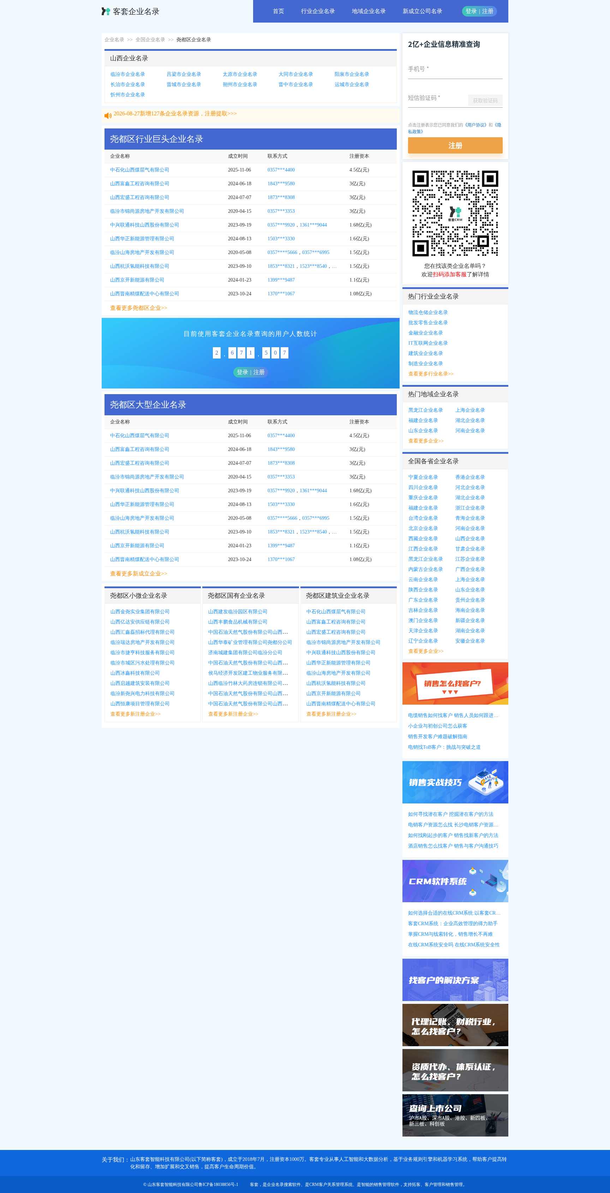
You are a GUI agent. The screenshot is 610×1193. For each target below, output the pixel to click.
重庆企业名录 (423, 497)
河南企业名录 (470, 430)
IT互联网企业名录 (428, 343)
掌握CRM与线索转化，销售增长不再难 (450, 934)
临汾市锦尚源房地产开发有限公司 (147, 211)
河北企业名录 (470, 487)
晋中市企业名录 (296, 84)
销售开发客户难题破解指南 (437, 736)
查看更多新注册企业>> (135, 714)
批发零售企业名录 (428, 322)
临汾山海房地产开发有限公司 (142, 252)
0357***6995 (315, 252)
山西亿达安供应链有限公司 (140, 622)
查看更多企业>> (426, 441)
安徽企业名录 (470, 641)
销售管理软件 (386, 1184)
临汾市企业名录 (127, 74)
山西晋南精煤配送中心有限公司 (144, 293)
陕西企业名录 (423, 589)
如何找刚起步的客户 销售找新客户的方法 (453, 835)
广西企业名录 (470, 569)
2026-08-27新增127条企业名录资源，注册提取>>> (175, 120)
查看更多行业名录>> (431, 373)
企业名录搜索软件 (284, 1184)
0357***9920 (281, 225)
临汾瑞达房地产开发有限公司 (142, 642)
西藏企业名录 (423, 538)
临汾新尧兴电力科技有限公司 (142, 693)
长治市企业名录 (127, 84)
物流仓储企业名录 (428, 312)
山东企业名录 (423, 430)
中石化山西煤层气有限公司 (139, 170)
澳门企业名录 (423, 620)
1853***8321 (281, 266)
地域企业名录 (369, 11)
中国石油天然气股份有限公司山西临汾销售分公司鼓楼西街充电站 (280, 662)
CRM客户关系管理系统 (331, 1184)
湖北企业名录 (470, 420)
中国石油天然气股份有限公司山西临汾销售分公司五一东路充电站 (280, 693)
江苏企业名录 (470, 559)
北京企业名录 (423, 528)
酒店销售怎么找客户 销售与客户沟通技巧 (453, 846)
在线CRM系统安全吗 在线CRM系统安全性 (454, 944)
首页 (278, 11)
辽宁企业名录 (423, 641)
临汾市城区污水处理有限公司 (142, 662)
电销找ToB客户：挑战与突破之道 (444, 747)
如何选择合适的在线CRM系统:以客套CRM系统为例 (464, 913)
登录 (471, 11)
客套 (254, 1184)
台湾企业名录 (423, 518)
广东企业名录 (423, 600)
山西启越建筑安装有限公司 (140, 683)
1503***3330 (281, 238)
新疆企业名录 (470, 620)
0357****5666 (282, 252)
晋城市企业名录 (184, 84)
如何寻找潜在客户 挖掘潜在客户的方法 (451, 814)
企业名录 (114, 39)
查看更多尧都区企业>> (138, 308)
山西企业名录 (470, 538)
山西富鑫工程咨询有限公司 (139, 183)
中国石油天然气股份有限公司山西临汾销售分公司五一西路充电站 (280, 703)
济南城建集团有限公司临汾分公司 (245, 652)
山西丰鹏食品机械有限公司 (238, 622)
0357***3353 (281, 211)
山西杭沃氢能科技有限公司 (139, 266)
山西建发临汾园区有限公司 (238, 611)
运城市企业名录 (352, 84)
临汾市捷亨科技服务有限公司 (142, 652)
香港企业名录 (470, 477)
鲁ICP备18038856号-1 (218, 1184)
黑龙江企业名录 (425, 410)
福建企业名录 (423, 420)
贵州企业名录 (470, 600)
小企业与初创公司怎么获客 (437, 726)
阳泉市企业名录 (352, 74)
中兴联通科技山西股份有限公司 (144, 225)
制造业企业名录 (425, 363)
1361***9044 (313, 225)
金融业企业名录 (425, 333)
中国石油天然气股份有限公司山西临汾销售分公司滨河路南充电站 (280, 632)
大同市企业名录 (296, 74)
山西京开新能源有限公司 (137, 280)
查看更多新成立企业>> (138, 574)
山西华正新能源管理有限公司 (142, 238)
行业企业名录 (318, 11)
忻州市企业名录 (127, 94)
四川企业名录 (423, 487)
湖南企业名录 (470, 630)
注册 (488, 11)
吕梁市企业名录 (184, 74)
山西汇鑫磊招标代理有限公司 (142, 632)
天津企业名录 (423, 630)
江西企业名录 (423, 549)
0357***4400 (281, 170)
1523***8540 (313, 266)
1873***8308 (281, 197)
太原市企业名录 (240, 74)
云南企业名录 (423, 579)
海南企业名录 (470, 610)
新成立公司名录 (422, 11)
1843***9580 (281, 183)
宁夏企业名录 (423, 477)
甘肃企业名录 (470, 549)
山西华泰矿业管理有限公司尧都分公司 (250, 642)
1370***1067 (281, 293)
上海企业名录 (470, 410)
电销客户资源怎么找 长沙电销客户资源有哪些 (458, 824)
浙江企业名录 (470, 508)
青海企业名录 (470, 518)
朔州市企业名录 (240, 84)
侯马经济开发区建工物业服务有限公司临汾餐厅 (260, 673)
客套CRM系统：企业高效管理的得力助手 (453, 923)
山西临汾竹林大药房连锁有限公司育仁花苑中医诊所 (265, 683)
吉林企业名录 (423, 610)
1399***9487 (281, 280)
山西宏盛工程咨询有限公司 (139, 197)
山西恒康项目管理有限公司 (140, 703)
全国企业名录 (150, 39)
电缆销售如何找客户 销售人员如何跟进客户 (455, 715)
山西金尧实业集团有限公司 (140, 611)
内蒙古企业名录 (425, 569)
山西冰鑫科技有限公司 (135, 673)
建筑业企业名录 (425, 353)
